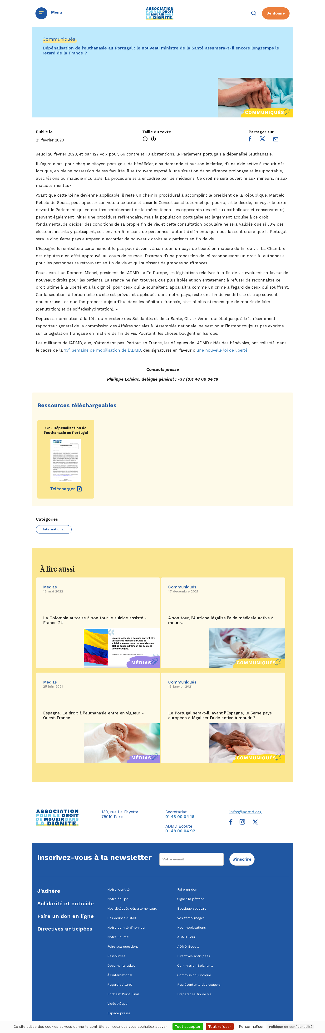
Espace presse (119, 1013)
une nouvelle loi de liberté (222, 350)
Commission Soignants (195, 965)
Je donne (276, 13)
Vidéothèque (117, 1003)
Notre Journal (118, 937)
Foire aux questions (122, 946)
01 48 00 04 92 (180, 831)
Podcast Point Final (123, 994)
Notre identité (118, 889)
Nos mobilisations (191, 927)
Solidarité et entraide (65, 904)
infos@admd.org (245, 812)
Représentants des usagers (199, 984)
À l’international (119, 975)
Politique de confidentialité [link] (290, 1026)
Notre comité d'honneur (126, 927)
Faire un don (187, 889)
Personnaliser (251, 1026)
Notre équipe (117, 899)
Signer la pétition (191, 899)
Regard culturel (119, 984)
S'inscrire (241, 859)
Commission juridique (194, 975)
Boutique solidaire (191, 908)
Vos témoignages (191, 918)
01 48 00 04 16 (179, 816)
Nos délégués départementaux (132, 908)
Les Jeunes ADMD (121, 918)
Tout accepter (188, 1026)
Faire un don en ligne (65, 916)
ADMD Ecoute (188, 946)
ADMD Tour (186, 937)
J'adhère (48, 891)
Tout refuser (219, 1026)
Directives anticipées (64, 929)
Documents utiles (121, 965)
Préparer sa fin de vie (194, 994)
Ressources (116, 956)
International (54, 529)
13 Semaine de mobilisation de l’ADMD (102, 350)
